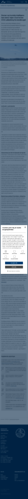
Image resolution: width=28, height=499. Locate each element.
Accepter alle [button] (14, 263)
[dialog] (14, 249)
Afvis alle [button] (14, 267)
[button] (14, 271)
